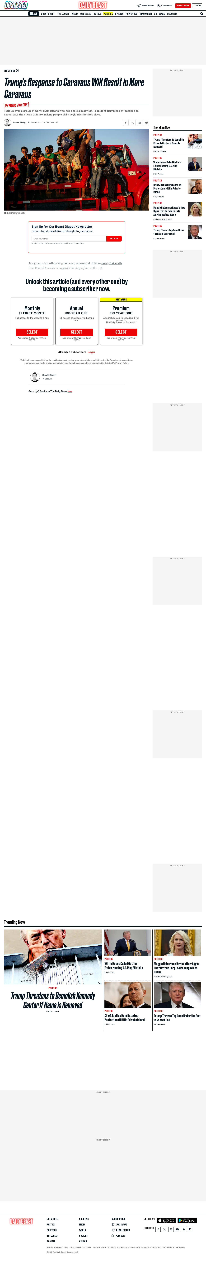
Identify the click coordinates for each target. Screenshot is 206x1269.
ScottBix (48, 379)
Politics (108, 13)
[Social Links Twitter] (164, 1230)
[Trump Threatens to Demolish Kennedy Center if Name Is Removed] (195, 147)
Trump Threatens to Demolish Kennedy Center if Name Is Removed (53, 1000)
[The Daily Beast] (93, 5)
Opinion (119, 13)
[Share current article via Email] (139, 122)
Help (89, 1247)
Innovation (146, 13)
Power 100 (131, 13)
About (50, 1247)
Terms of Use (66, 243)
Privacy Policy (79, 243)
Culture (83, 1236)
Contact (58, 1247)
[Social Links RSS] (183, 1230)
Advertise (80, 1247)
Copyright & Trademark (173, 1247)
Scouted (172, 13)
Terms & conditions (150, 1247)
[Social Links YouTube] (177, 1230)
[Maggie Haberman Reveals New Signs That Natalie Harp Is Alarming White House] (195, 215)
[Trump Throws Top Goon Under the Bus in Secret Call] (195, 238)
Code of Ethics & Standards (115, 1247)
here (70, 391)
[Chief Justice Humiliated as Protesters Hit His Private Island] (195, 193)
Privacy (96, 1247)
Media (75, 13)
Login (91, 352)
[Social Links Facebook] (158, 1230)
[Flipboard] (190, 1230)
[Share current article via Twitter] (133, 122)
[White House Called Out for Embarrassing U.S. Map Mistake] (195, 170)
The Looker (63, 13)
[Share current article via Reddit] (146, 122)
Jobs (72, 1247)
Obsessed (85, 13)
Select (32, 332)
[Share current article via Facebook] (126, 122)
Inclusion (135, 1247)
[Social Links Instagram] (170, 1230)
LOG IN (197, 5)
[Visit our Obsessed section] (26, 5)
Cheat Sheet (48, 13)
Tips (66, 1247)
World (82, 1230)
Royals (97, 13)
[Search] (201, 13)
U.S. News (159, 13)
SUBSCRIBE (183, 5)
